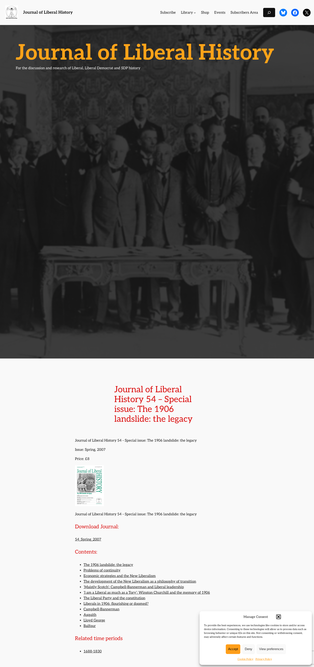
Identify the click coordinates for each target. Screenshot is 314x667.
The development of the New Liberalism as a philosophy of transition (140, 581)
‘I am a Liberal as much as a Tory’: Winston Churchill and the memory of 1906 (147, 593)
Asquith (90, 615)
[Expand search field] (269, 12)
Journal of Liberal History (48, 12)
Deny (248, 649)
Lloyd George (94, 620)
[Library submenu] (195, 13)
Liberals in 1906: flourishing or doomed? (116, 604)
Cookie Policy (245, 659)
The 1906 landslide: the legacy (108, 565)
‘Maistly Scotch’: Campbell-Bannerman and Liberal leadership (134, 587)
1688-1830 (93, 651)
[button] (278, 617)
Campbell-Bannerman (101, 609)
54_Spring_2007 (88, 539)
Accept (233, 649)
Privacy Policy (263, 659)
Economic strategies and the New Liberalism (120, 576)
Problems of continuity (102, 570)
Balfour (90, 626)
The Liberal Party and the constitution (114, 598)
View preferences (271, 649)
